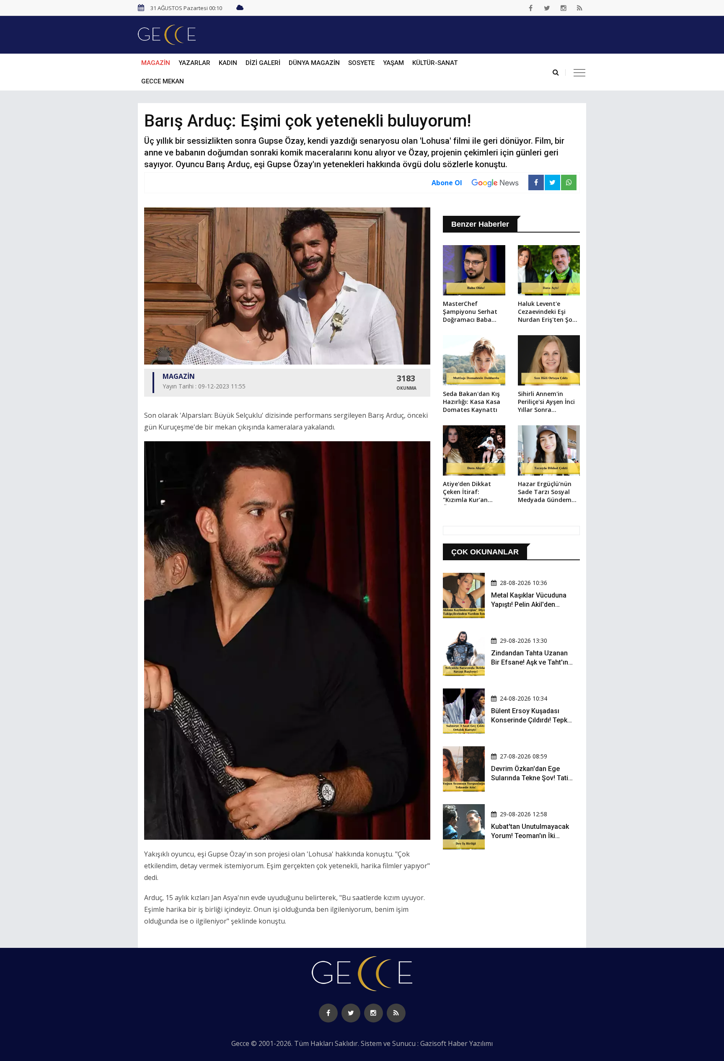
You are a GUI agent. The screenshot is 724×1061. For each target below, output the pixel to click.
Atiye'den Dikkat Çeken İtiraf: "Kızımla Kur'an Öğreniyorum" (467, 492)
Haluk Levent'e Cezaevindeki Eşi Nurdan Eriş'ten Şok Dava (547, 312)
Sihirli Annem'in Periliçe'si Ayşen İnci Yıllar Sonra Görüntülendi (546, 402)
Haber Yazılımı (470, 1043)
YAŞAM (393, 63)
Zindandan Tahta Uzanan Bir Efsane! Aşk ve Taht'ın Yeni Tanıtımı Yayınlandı (529, 662)
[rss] (580, 8)
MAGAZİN (155, 63)
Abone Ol (447, 182)
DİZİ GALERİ (263, 63)
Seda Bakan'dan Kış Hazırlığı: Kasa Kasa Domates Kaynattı (471, 402)
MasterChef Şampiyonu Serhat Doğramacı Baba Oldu (470, 312)
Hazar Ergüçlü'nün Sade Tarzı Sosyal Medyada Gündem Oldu (544, 492)
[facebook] (531, 8)
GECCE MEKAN (162, 81)
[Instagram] (563, 8)
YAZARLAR (194, 63)
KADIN (228, 63)
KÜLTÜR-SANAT (435, 63)
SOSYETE (361, 63)
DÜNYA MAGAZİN (314, 63)
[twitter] (547, 8)
